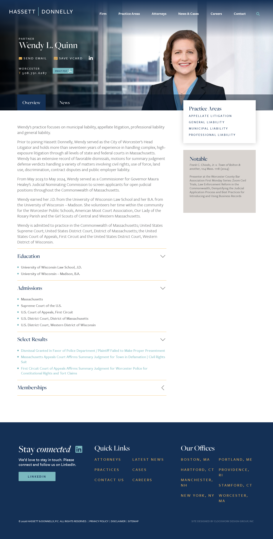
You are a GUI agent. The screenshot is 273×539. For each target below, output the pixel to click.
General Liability (207, 122)
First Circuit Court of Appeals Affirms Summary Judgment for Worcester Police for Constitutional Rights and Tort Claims (84, 371)
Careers (216, 13)
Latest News (148, 459)
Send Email (35, 58)
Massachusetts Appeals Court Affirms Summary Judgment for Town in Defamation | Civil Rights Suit (93, 359)
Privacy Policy (98, 521)
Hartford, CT (197, 469)
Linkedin (37, 476)
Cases (139, 469)
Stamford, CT (236, 485)
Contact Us (109, 479)
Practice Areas (129, 13)
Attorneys (159, 13)
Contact (240, 13)
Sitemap (133, 521)
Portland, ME (236, 459)
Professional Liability (212, 134)
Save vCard (71, 58)
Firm (103, 13)
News (64, 102)
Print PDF (61, 71)
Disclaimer (118, 521)
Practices (107, 469)
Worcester (33, 71)
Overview (31, 102)
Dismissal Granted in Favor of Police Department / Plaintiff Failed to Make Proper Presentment (93, 350)
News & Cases (188, 13)
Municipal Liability (208, 128)
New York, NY (197, 495)
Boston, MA (195, 459)
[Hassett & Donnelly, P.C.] (27, 11)
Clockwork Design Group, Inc (234, 521)
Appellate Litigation (210, 116)
